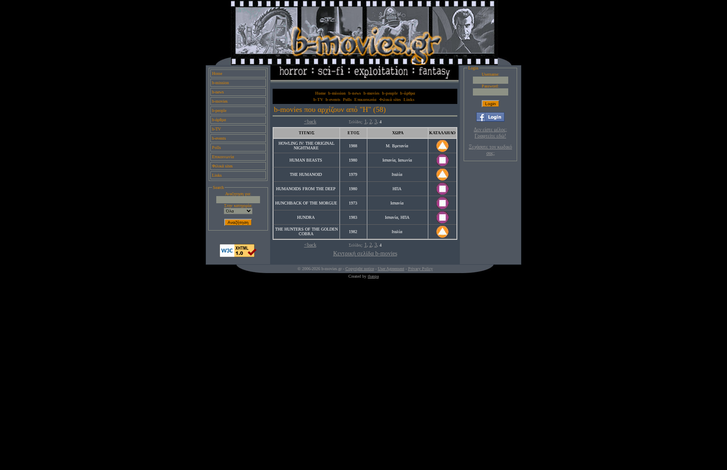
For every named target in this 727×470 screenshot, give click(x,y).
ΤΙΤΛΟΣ (307, 132)
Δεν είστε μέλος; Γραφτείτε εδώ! (490, 133)
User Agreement (391, 268)
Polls (216, 147)
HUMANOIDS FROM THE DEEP (306, 188)
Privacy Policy (420, 268)
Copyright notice (359, 268)
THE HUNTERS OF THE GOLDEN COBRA (306, 231)
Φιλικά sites (222, 166)
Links (217, 175)
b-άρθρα (219, 119)
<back (310, 122)
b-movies (220, 101)
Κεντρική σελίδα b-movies (365, 253)
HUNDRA (306, 217)
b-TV (216, 129)
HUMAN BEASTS (305, 160)
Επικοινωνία (223, 156)
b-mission (220, 82)
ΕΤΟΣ (354, 132)
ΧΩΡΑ (397, 132)
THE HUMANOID (306, 174)
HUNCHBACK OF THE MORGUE (306, 203)
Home (217, 73)
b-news (218, 92)
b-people (219, 110)
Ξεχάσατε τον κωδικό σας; (490, 150)
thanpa (373, 276)
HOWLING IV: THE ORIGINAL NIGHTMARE (306, 145)
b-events (219, 138)
